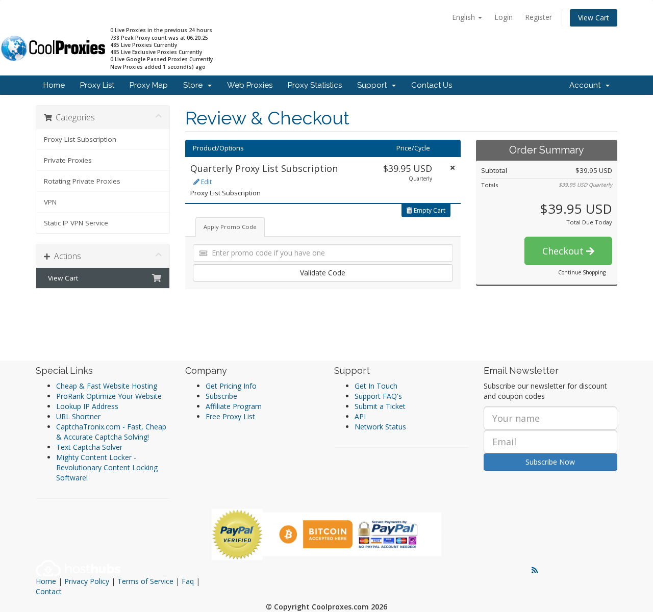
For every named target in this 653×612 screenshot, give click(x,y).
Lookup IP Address (87, 406)
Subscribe (221, 396)
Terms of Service (145, 581)
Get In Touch (376, 386)
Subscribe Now (550, 462)
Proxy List (97, 85)
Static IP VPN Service (76, 222)
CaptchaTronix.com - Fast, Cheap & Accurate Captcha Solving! (111, 432)
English (464, 17)
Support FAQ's (378, 396)
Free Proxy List (230, 416)
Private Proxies (68, 160)
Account (587, 85)
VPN (50, 202)
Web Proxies (249, 85)
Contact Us (431, 85)
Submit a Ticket (380, 406)
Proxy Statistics (315, 85)
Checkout (564, 251)
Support (374, 85)
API (360, 416)
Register (538, 17)
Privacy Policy (86, 581)
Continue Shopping (582, 272)
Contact (49, 591)
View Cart (593, 17)
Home (54, 85)
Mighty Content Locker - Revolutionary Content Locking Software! (107, 467)
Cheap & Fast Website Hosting (106, 386)
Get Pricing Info (231, 386)
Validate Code (322, 272)
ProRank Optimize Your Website (109, 396)
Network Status (380, 426)
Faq (188, 581)
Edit (205, 181)
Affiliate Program (234, 406)
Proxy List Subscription (80, 139)
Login (503, 17)
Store (195, 85)
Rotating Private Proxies (82, 181)
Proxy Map (149, 85)
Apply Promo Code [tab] (230, 227)
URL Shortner (78, 416)
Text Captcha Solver (89, 447)
